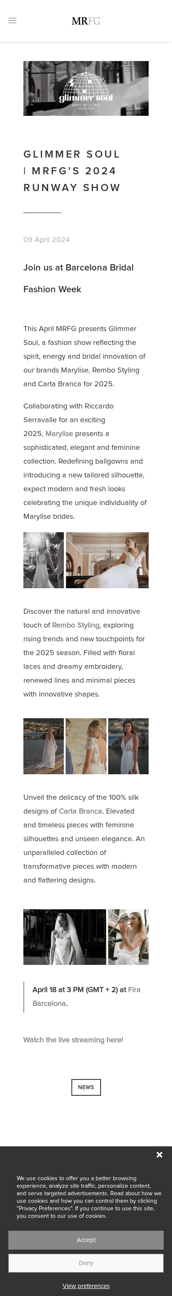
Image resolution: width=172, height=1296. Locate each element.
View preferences (86, 1286)
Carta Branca (80, 811)
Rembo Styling (75, 625)
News (86, 1087)
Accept (86, 1240)
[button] (159, 1155)
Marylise (59, 434)
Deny (86, 1263)
